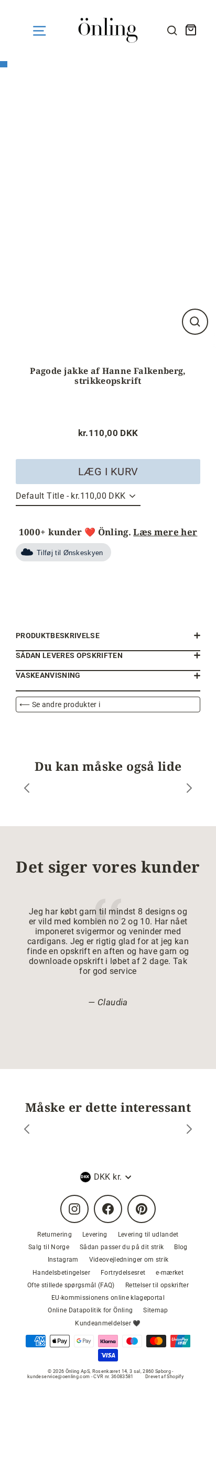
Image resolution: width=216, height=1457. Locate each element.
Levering (94, 1234)
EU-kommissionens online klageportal (108, 1297)
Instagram (63, 1259)
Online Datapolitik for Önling (90, 1310)
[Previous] (27, 789)
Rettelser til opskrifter (157, 1285)
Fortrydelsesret (123, 1272)
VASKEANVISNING (48, 675)
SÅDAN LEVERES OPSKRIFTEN (69, 655)
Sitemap (155, 1310)
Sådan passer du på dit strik (122, 1247)
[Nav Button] (39, 31)
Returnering (54, 1234)
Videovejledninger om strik (129, 1259)
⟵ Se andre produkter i (59, 704)
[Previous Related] (27, 1130)
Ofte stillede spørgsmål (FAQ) (71, 1285)
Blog (180, 1247)
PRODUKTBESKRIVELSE (58, 635)
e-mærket (169, 1272)
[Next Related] (189, 1130)
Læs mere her (165, 532)
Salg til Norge (48, 1247)
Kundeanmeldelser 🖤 (108, 1323)
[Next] (189, 789)
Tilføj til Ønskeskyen (70, 553)
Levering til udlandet (148, 1234)
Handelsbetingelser (61, 1272)
